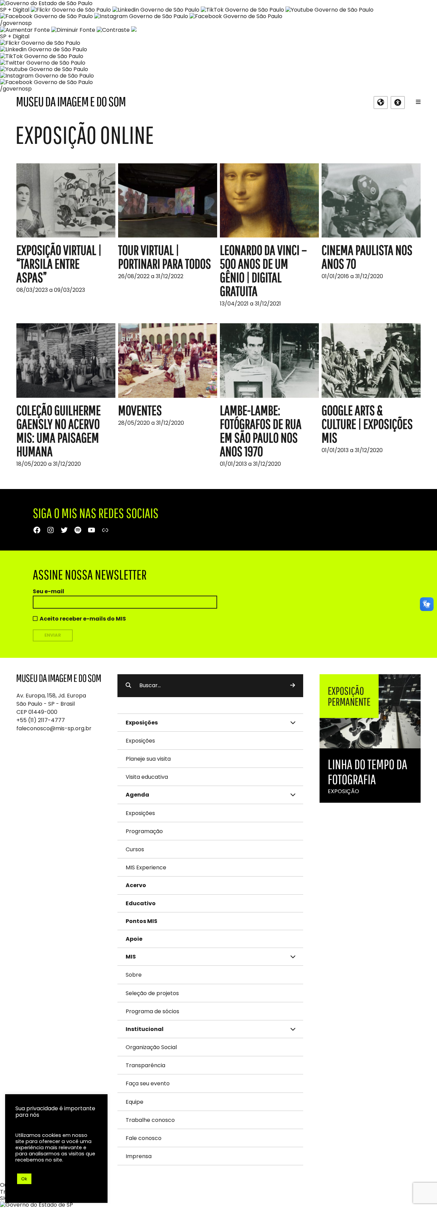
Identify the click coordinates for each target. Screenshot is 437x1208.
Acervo (136, 885)
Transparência (145, 1065)
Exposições (140, 740)
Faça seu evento (148, 1083)
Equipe (134, 1102)
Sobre (134, 975)
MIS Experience (146, 867)
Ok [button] (24, 1179)
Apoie (134, 939)
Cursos (135, 849)
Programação (144, 831)
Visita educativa (147, 777)
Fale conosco (143, 1138)
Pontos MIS (141, 921)
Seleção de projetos (152, 993)
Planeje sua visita (148, 759)
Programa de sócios (152, 1011)
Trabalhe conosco (150, 1120)
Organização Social (151, 1047)
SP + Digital (14, 10)
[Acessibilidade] (398, 102)
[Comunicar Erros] (134, 30)
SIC (4, 1198)
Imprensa (139, 1156)
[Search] (292, 685)
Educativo (141, 903)
